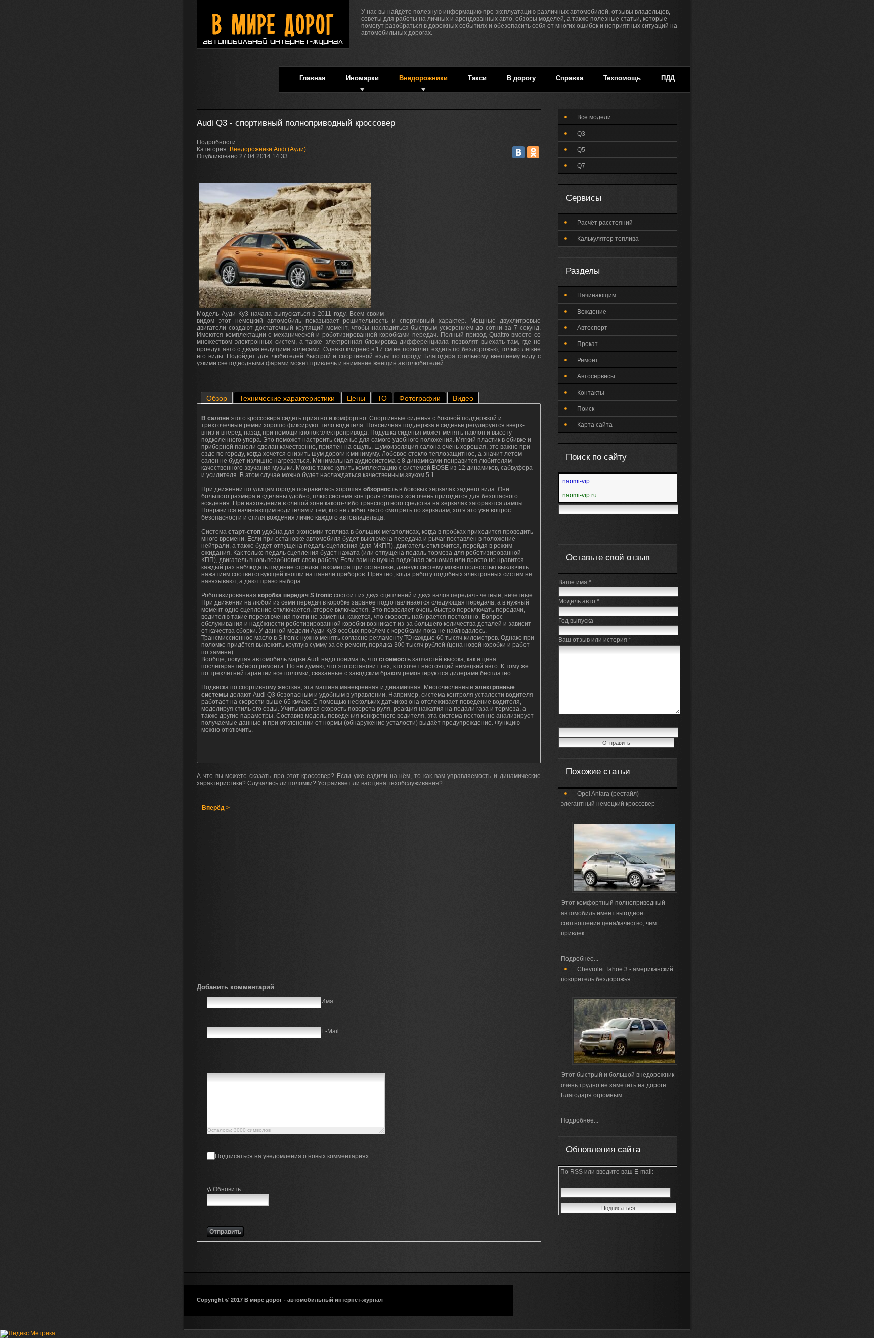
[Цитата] (276, 1062)
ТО (382, 398)
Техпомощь (622, 78)
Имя (327, 1001)
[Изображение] (263, 1062)
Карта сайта (595, 424)
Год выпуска (575, 620)
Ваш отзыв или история (594, 639)
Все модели (594, 117)
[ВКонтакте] (518, 152)
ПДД (668, 78)
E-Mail (330, 1031)
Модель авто (578, 601)
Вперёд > (216, 807)
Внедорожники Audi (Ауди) (268, 149)
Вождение (591, 311)
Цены (356, 398)
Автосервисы (596, 376)
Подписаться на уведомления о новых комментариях (292, 1156)
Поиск (585, 408)
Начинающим (596, 295)
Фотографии (420, 398)
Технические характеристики (287, 398)
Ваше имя (574, 582)
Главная (312, 78)
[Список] (288, 1062)
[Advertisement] (465, 243)
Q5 (581, 149)
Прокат (587, 344)
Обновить (227, 1189)
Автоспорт (592, 327)
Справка (569, 78)
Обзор (216, 398)
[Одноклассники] (533, 152)
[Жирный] (213, 1062)
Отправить (225, 1231)
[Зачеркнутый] (250, 1062)
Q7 (581, 165)
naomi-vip (576, 481)
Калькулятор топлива (608, 238)
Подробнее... (579, 958)
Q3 (581, 133)
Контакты (590, 392)
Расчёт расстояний (605, 222)
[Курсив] (225, 1062)
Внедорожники (423, 78)
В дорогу (521, 78)
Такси (477, 78)
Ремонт (587, 360)
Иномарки (362, 78)
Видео (463, 398)
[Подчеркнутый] (238, 1062)
